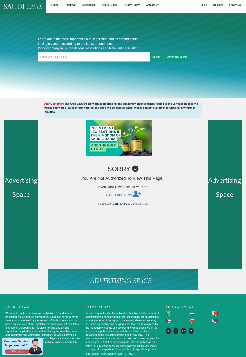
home (55, 4)
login (204, 4)
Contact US (153, 4)
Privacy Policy (131, 4)
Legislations (89, 4)
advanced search (177, 56)
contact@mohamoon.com (134, 204)
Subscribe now (119, 195)
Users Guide (109, 4)
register (218, 4)
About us (70, 4)
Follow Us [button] (235, 4)
